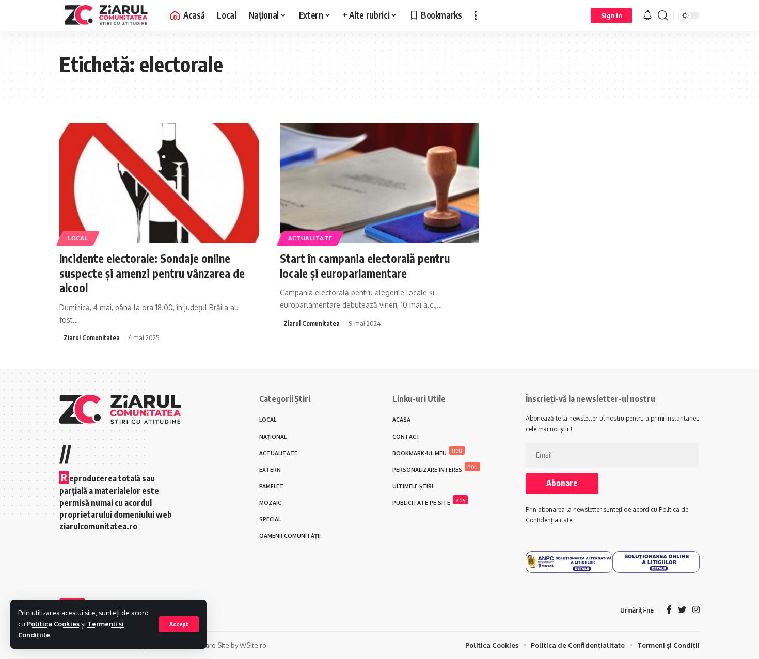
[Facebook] (669, 610)
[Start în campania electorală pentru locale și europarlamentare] (380, 183)
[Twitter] (682, 610)
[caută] (663, 15)
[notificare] (647, 15)
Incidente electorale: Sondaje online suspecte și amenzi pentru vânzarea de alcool (152, 273)
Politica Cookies (53, 624)
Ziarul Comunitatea (92, 337)
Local (78, 238)
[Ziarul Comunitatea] (106, 15)
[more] (475, 15)
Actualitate (310, 238)
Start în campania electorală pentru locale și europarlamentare (365, 265)
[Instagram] (696, 610)
